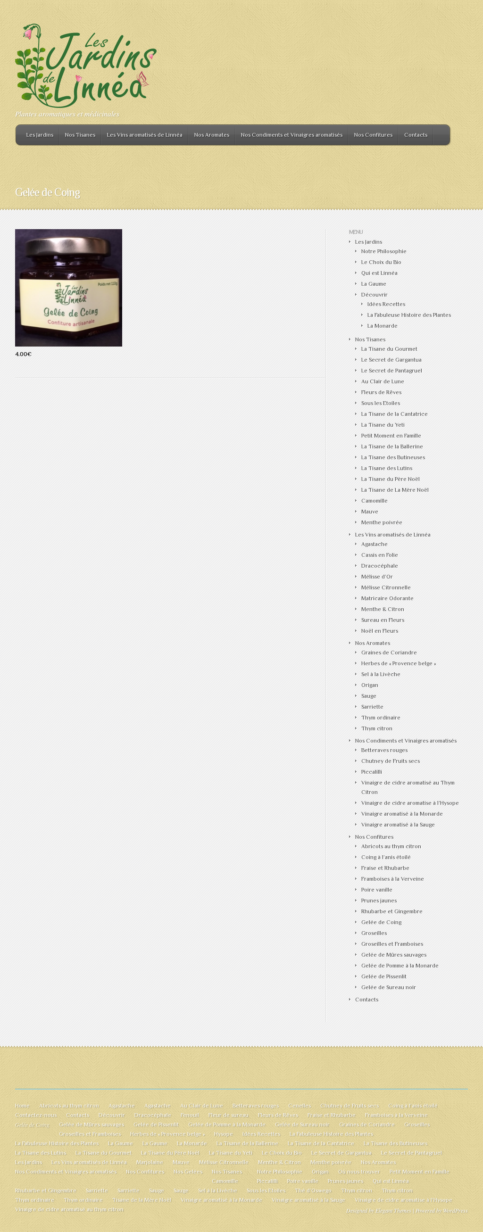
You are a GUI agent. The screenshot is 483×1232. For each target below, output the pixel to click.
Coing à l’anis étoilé (386, 857)
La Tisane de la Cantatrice (394, 414)
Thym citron (376, 728)
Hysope (223, 1134)
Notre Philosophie (384, 251)
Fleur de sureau (228, 1115)
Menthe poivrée (381, 522)
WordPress (455, 1210)
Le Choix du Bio (381, 262)
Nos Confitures (373, 135)
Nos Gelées (188, 1171)
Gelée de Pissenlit (384, 976)
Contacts (415, 135)
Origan (369, 685)
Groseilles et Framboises (392, 944)
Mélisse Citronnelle (386, 587)
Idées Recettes (386, 304)
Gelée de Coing (381, 922)
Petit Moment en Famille (391, 435)
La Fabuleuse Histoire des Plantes (409, 315)
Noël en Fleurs (379, 631)
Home (22, 1105)
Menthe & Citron (382, 609)
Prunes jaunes (379, 900)
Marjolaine (149, 1162)
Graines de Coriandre (389, 652)
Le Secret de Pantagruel (391, 370)
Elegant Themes (393, 1210)
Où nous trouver (359, 1171)
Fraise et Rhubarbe (385, 868)
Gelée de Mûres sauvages (393, 954)
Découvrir (374, 294)
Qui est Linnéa (379, 273)
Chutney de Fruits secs (390, 761)
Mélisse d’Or (377, 576)
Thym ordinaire (380, 717)
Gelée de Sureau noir (388, 987)
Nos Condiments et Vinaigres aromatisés (291, 135)
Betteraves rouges (384, 750)
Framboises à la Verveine (392, 879)
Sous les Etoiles (380, 403)
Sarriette (372, 706)
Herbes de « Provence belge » (398, 663)
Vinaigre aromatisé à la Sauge (398, 824)
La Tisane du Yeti (383, 425)
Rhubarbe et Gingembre (392, 911)
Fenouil (190, 1115)
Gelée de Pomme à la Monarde (400, 965)
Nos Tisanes (80, 135)
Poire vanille (376, 889)
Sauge (368, 696)
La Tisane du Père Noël (390, 479)
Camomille (374, 500)
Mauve (369, 511)
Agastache (374, 544)
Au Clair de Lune (382, 381)
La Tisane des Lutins (386, 468)
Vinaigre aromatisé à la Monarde (402, 813)
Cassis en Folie (379, 555)
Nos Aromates (211, 135)
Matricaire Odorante (387, 598)
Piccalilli (371, 772)
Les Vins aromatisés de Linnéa (145, 135)
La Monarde (382, 325)
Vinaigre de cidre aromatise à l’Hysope (410, 803)
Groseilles (374, 933)
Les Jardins (39, 135)
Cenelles (299, 1105)
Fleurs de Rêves (381, 392)
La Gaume (373, 284)
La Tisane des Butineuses (393, 457)
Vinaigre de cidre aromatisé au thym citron (69, 1209)
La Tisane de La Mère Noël (395, 490)
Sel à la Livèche (380, 674)
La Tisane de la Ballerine (392, 446)
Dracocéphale (379, 565)
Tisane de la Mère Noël (141, 1200)
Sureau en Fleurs (382, 620)
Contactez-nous (36, 1115)
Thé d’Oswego (313, 1190)
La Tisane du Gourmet (389, 349)
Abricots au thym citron (391, 846)
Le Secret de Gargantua (391, 359)
